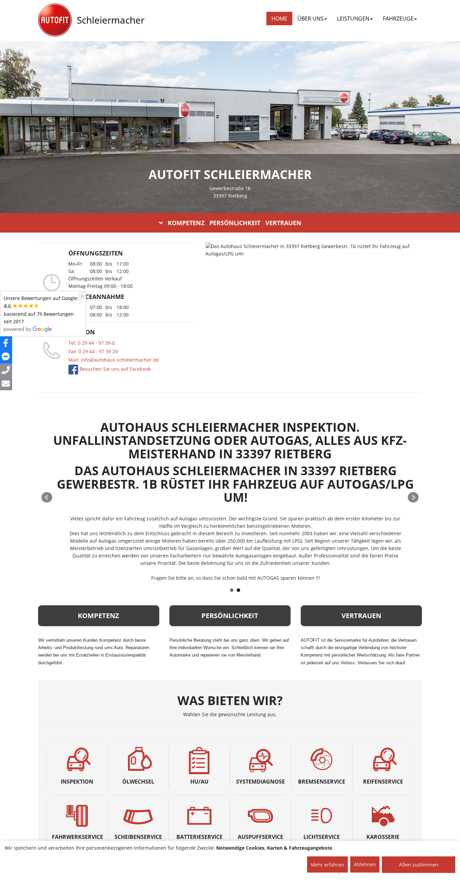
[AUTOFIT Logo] (55, 20)
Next (413, 497)
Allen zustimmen (418, 864)
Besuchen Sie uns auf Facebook (114, 369)
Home (279, 18)
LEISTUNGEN (353, 18)
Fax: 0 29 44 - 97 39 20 (93, 351)
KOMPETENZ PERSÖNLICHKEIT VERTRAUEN (234, 223)
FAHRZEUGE (398, 18)
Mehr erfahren (327, 864)
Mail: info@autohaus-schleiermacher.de (113, 360)
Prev (46, 497)
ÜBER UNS (310, 18)
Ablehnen (365, 864)
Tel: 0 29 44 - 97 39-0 (91, 343)
